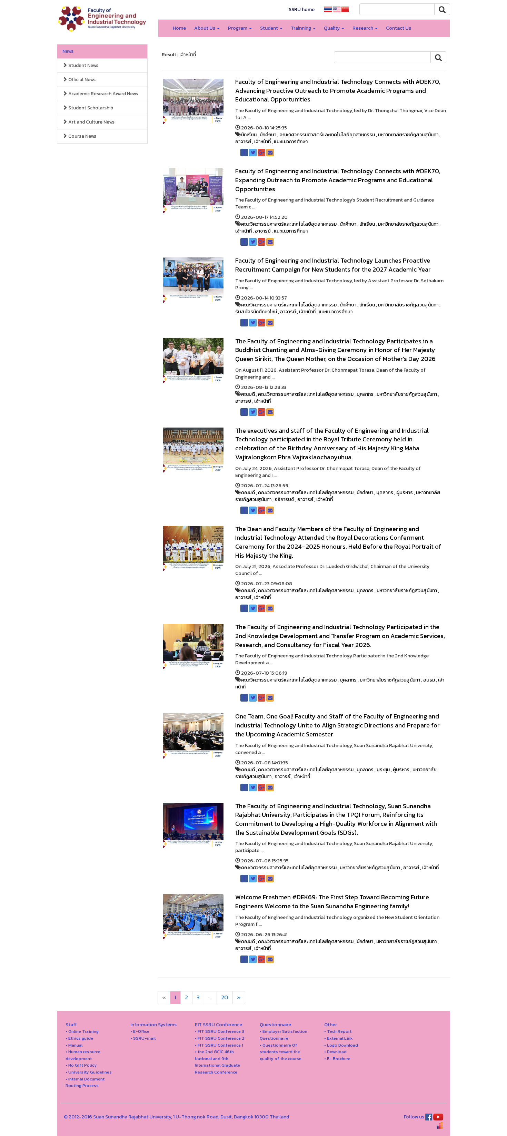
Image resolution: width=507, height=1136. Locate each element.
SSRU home (302, 9)
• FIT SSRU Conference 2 (219, 1038)
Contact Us (398, 28)
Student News (82, 65)
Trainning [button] (301, 28)
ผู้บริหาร (404, 492)
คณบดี (248, 394)
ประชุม (383, 769)
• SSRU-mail (143, 1038)
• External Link (338, 1038)
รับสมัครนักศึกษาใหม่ (256, 311)
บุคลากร (365, 394)
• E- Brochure (337, 1058)
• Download (335, 1051)
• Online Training (82, 1031)
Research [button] (363, 28)
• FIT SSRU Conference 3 (219, 1031)
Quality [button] (332, 28)
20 (224, 997)
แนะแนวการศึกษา (291, 141)
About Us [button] (205, 28)
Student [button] (269, 28)
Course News (81, 136)
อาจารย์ (243, 141)
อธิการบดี (284, 499)
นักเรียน (249, 134)
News (67, 51)
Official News (81, 79)
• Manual (74, 1045)
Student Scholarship (90, 107)
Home (179, 28)
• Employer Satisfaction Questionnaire (283, 1034)
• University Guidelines (89, 1072)
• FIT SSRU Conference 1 (219, 1045)
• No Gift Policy (81, 1065)
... (210, 997)
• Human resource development (83, 1055)
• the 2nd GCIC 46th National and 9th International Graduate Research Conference (217, 1061)
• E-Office (139, 1031)
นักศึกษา (268, 134)
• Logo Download (341, 1045)
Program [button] (238, 28)
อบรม (429, 680)
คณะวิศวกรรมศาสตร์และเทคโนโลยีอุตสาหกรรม (327, 134)
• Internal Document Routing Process (85, 1082)
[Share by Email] (270, 152)
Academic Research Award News (102, 93)
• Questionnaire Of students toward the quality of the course (280, 1052)
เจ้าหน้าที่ (262, 141)
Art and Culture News (91, 122)
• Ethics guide (79, 1038)
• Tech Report (337, 1031)
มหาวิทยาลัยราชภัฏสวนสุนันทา (408, 134)
